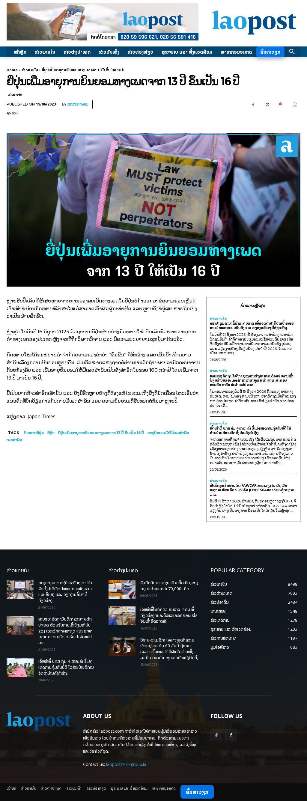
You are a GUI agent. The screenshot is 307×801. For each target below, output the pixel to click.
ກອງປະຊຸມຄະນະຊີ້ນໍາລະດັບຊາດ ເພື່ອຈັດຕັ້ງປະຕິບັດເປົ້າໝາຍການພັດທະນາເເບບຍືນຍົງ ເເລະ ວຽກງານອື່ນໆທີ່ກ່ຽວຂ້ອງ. (252, 325)
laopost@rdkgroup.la (126, 764)
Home (12, 70)
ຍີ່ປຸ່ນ (51, 432)
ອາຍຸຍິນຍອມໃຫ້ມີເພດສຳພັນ (168, 432)
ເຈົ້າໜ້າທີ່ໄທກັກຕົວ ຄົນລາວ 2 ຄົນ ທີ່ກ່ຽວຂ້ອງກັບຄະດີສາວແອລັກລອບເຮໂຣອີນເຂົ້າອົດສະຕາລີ (169, 615)
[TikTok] (216, 735)
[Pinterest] (281, 105)
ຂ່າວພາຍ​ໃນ (30, 70)
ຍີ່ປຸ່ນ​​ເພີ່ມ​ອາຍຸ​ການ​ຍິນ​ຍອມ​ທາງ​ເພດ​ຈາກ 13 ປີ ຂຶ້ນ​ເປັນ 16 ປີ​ (101, 432)
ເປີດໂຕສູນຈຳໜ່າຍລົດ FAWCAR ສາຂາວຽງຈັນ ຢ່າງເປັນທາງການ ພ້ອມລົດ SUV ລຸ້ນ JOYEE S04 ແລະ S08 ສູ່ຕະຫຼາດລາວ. (252, 490)
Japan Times (41, 416)
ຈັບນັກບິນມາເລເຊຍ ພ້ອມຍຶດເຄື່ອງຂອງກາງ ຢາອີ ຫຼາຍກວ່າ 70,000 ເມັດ (169, 585)
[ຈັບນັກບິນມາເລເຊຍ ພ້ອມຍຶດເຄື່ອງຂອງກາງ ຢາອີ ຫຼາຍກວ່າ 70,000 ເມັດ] (122, 589)
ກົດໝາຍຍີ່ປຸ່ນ (34, 432)
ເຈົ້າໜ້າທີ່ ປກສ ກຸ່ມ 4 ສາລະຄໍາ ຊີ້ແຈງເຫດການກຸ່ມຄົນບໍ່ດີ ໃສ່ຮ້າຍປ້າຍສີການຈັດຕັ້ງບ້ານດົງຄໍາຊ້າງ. (250, 430)
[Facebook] (253, 105)
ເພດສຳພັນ (14, 440)
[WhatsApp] (294, 105)
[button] (292, 51)
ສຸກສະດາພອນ (77, 104)
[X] (267, 105)
